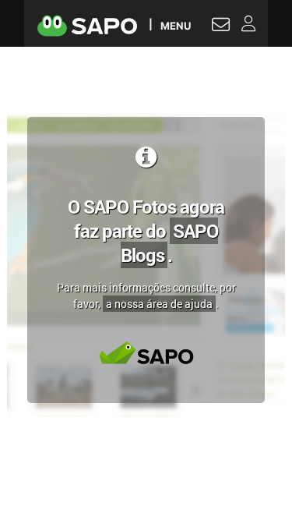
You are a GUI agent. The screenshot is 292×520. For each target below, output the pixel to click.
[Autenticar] (221, 26)
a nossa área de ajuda (159, 303)
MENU (175, 25)
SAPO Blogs (170, 242)
